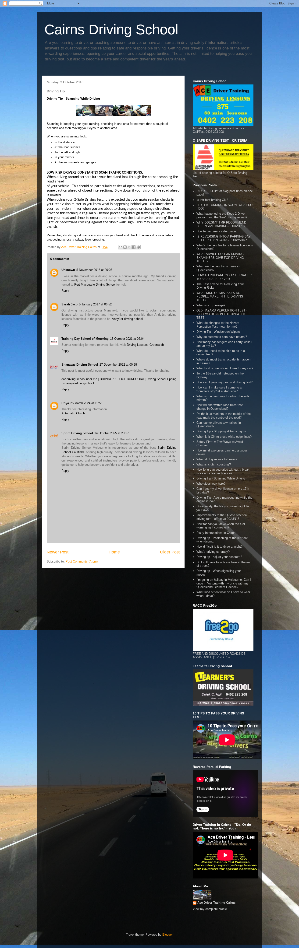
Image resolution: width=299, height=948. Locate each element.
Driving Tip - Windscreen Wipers (218, 331)
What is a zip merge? (210, 305)
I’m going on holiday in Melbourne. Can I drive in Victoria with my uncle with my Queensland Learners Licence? (223, 583)
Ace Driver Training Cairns (216, 902)
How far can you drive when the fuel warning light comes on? (220, 525)
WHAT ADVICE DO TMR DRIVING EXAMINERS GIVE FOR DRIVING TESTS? (220, 257)
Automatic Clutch (73, 413)
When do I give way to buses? (216, 459)
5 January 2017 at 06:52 (95, 304)
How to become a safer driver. (216, 231)
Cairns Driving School (111, 29)
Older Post (170, 552)
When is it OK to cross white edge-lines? (224, 436)
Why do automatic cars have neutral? (221, 337)
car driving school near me (79, 379)
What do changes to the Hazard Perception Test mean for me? (217, 324)
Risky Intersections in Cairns (215, 533)
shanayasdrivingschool (78, 383)
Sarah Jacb (69, 304)
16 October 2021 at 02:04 (127, 338)
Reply (65, 290)
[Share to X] (129, 247)
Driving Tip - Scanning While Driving (220, 478)
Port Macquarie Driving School (94, 284)
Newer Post (57, 552)
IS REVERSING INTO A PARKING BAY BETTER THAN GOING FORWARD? (223, 238)
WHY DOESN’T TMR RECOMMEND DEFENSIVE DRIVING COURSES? (221, 224)
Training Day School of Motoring (85, 338)
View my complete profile (210, 909)
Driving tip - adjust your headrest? (219, 557)
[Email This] (120, 247)
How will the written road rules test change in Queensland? (219, 406)
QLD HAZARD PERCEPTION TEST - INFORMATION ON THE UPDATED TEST (221, 314)
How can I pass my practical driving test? (224, 382)
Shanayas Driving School (79, 364)
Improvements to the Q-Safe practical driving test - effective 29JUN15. (221, 517)
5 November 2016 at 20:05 (94, 270)
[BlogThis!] (125, 247)
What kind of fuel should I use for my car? (224, 368)
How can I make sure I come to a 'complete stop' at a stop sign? (219, 389)
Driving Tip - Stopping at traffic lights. (221, 431)
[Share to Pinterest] (138, 247)
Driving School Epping (161, 379)
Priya (65, 403)
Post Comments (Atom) (82, 561)
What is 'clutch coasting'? (213, 464)
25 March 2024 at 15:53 (86, 403)
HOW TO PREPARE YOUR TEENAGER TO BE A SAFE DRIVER (224, 277)
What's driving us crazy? (213, 551)
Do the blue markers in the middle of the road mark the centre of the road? (223, 415)
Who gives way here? (210, 483)
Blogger (167, 934)
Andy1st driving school (127, 319)
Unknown (68, 270)
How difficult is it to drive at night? (219, 546)
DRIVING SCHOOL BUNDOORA (122, 379)
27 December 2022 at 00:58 (118, 364)
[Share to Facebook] (134, 247)
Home (114, 552)
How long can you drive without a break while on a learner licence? (222, 471)
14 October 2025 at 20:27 (111, 433)
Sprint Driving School (77, 433)
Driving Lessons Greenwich (145, 344)
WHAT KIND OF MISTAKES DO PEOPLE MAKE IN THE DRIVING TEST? (219, 296)
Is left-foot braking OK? (212, 200)
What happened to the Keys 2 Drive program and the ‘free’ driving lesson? (221, 215)
